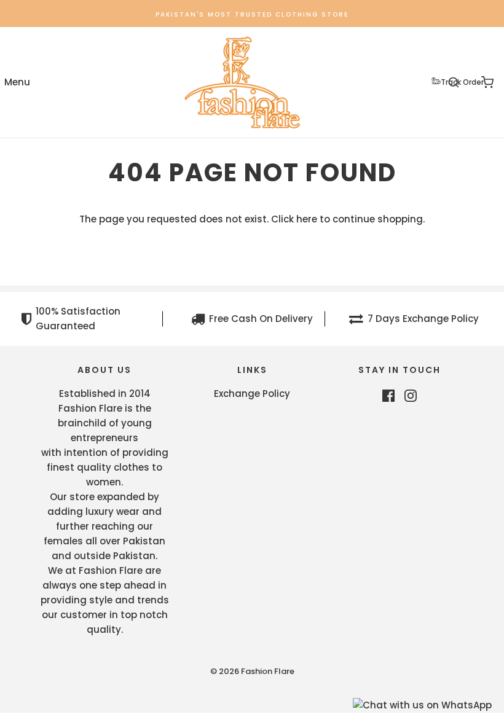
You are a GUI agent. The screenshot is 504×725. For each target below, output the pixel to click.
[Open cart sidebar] (487, 83)
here (306, 219)
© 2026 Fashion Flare (252, 671)
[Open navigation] (17, 83)
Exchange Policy (252, 393)
